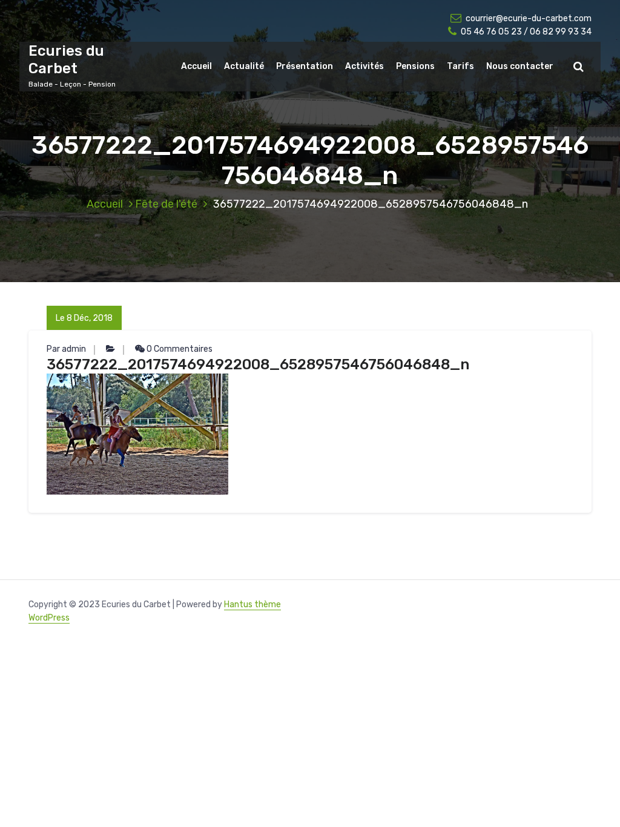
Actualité (244, 66)
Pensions (415, 66)
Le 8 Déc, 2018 (84, 318)
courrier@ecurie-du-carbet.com (529, 18)
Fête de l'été (166, 204)
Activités (364, 66)
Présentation (304, 66)
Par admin (66, 349)
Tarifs (460, 66)
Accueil (196, 66)
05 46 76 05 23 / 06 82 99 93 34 (526, 32)
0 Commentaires (179, 349)
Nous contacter (519, 66)
